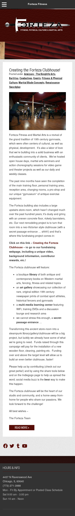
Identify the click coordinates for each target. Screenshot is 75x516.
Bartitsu (13, 78)
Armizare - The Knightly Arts (39, 74)
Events (37, 78)
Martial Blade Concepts (31, 82)
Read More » (22, 427)
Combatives (25, 78)
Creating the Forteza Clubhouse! (34, 70)
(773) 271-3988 (12, 485)
